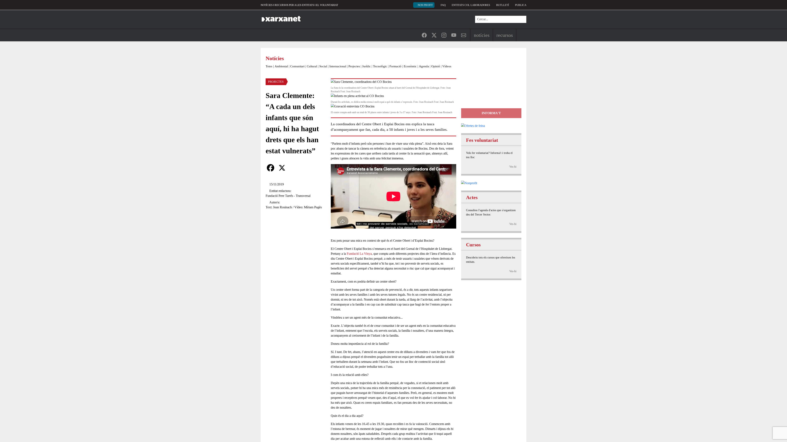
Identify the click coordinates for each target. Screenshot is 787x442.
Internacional (337, 66)
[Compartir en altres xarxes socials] (293, 168)
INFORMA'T (491, 113)
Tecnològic (380, 66)
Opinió (435, 66)
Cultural (312, 66)
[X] (282, 168)
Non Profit (425, 5)
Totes (269, 66)
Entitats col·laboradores (471, 5)
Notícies (481, 35)
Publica (520, 5)
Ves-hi (512, 166)
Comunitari (297, 66)
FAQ (443, 5)
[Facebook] (270, 168)
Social (323, 66)
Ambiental (281, 66)
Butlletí (502, 5)
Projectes (354, 66)
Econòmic (410, 66)
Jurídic (366, 66)
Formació (395, 66)
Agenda (424, 66)
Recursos (504, 35)
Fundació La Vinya (359, 253)
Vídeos (446, 66)
